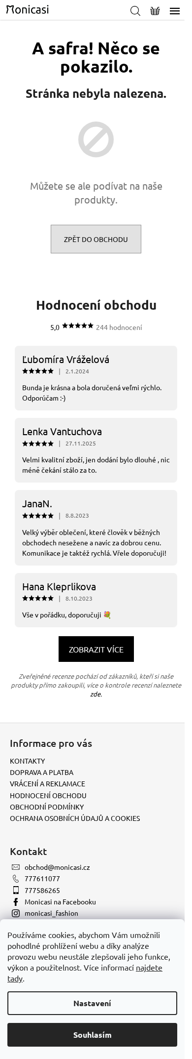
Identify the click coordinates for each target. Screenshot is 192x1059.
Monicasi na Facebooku (60, 901)
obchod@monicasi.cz (57, 866)
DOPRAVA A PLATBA (41, 772)
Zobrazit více (96, 649)
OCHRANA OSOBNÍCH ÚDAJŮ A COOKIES (75, 818)
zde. (96, 694)
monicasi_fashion (51, 912)
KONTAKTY (27, 760)
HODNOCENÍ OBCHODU (48, 795)
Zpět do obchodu (96, 239)
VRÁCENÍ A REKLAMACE (47, 783)
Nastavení (92, 1003)
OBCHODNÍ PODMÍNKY (47, 806)
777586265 (42, 890)
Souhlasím (92, 1034)
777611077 (42, 878)
